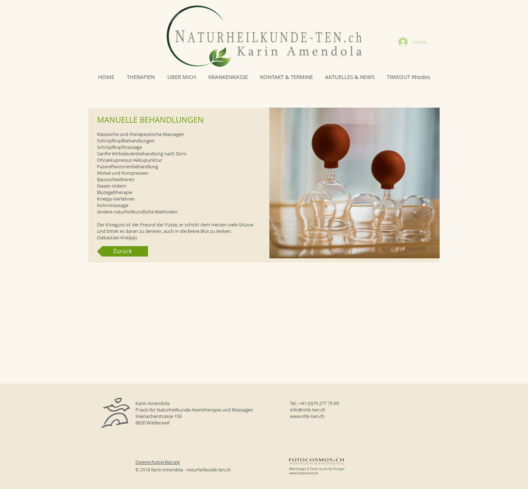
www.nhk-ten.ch (307, 416)
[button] (140, 77)
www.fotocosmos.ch (303, 473)
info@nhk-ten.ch (307, 409)
